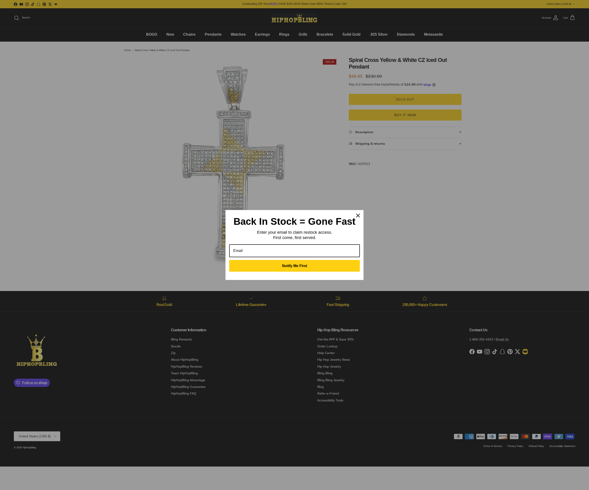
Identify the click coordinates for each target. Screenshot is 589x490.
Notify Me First (294, 266)
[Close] (358, 215)
